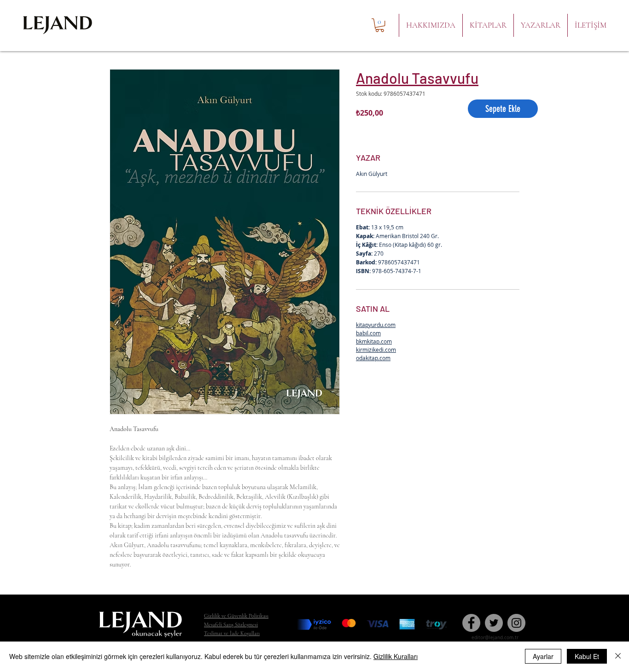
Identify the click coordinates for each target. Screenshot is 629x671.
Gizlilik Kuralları (395, 656)
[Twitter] (494, 623)
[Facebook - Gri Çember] (471, 623)
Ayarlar (543, 656)
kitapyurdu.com (376, 324)
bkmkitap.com (374, 341)
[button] (380, 25)
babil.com (368, 333)
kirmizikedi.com (376, 349)
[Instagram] (516, 623)
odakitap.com (373, 358)
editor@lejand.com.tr (495, 638)
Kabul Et (587, 656)
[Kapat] (617, 656)
